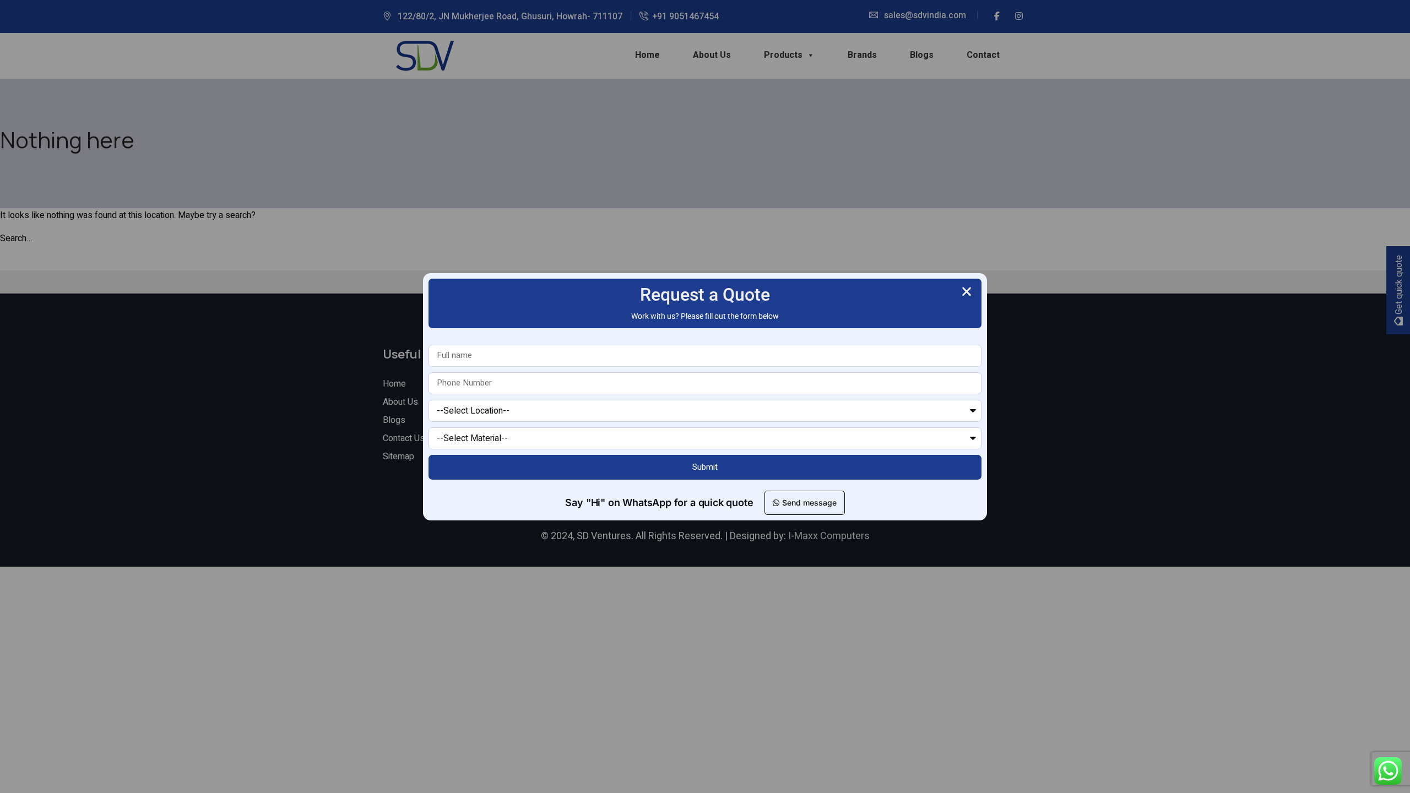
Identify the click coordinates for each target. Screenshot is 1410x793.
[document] (705, 396)
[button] (967, 291)
